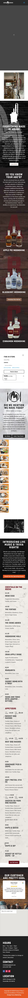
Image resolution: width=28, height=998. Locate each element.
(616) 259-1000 (7, 967)
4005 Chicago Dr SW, (9, 979)
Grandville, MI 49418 (9, 981)
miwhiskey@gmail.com (9, 965)
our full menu (14, 862)
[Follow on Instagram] (7, 971)
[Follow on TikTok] (9, 971)
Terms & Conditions (10, 992)
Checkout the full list (14, 299)
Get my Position (8, 367)
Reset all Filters (16, 367)
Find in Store (14, 371)
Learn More (14, 164)
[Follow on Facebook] (4, 971)
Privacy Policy (19, 990)
